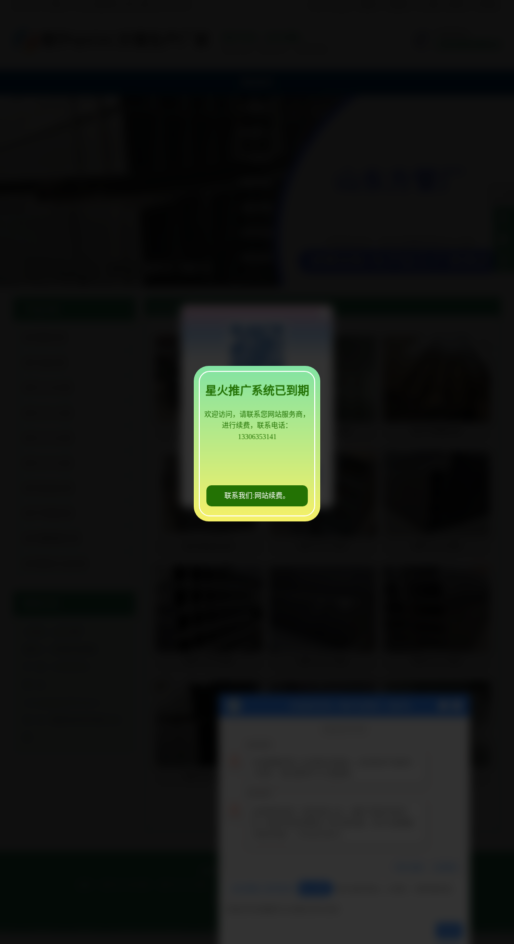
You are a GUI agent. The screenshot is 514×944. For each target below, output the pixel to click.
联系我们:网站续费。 (257, 495)
